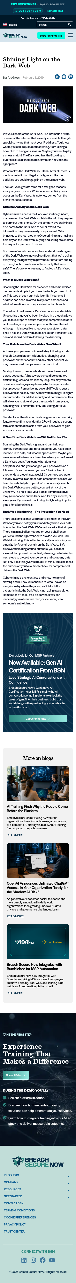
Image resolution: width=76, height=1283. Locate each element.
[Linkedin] (24, 1260)
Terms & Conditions (19, 1210)
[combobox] (53, 24)
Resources (12, 1189)
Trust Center (14, 1231)
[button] (57, 76)
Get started (13, 1196)
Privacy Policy (15, 1224)
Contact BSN (14, 1203)
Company (11, 1182)
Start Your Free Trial (51, 35)
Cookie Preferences (20, 1217)
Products (11, 1175)
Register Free (55, 11)
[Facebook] (42, 1260)
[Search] (69, 24)
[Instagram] (33, 1260)
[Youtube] (52, 1260)
